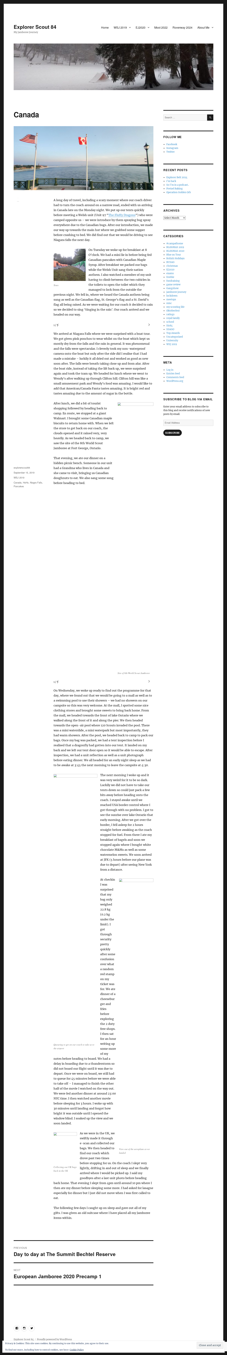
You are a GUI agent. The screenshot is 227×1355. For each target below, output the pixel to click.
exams (170, 273)
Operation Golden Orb (178, 192)
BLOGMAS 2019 (175, 247)
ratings (170, 314)
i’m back (171, 181)
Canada (17, 482)
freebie (170, 277)
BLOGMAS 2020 (175, 250)
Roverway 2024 (182, 27)
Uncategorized (174, 336)
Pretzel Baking (174, 188)
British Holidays (175, 258)
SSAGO (170, 329)
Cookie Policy (77, 1349)
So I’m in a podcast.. (177, 184)
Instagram (172, 148)
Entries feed (173, 373)
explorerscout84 (22, 467)
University (172, 340)
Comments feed (175, 377)
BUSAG (170, 262)
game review (173, 284)
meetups (171, 299)
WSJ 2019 (120, 27)
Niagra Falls (36, 482)
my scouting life (175, 306)
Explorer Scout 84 (35, 26)
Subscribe (172, 432)
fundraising (173, 280)
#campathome (174, 243)
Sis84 (169, 325)
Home (105, 27)
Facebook (171, 144)
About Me (203, 27)
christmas (172, 265)
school (170, 321)
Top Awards (173, 333)
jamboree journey (176, 292)
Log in (169, 369)
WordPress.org (174, 381)
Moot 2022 (161, 27)
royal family (173, 318)
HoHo (26, 482)
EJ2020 (140, 27)
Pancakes (19, 486)
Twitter (170, 151)
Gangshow (172, 288)
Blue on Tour (173, 254)
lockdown (172, 295)
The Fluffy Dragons (121, 215)
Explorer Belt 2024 (176, 177)
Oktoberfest (173, 310)
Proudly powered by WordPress (54, 1339)
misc (169, 303)
